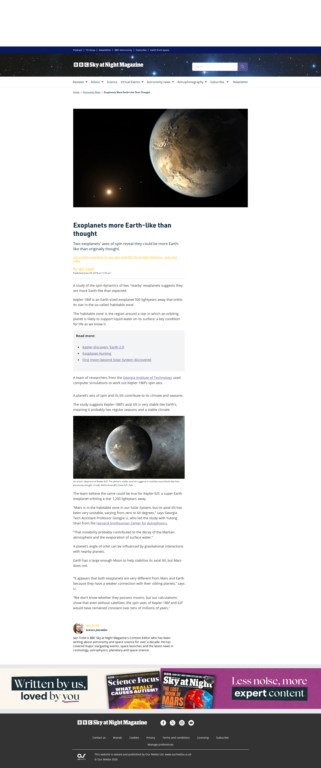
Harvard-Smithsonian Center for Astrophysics (131, 523)
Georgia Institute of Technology (147, 377)
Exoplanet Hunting (96, 353)
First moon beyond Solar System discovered (116, 360)
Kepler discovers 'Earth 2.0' (103, 347)
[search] (243, 66)
